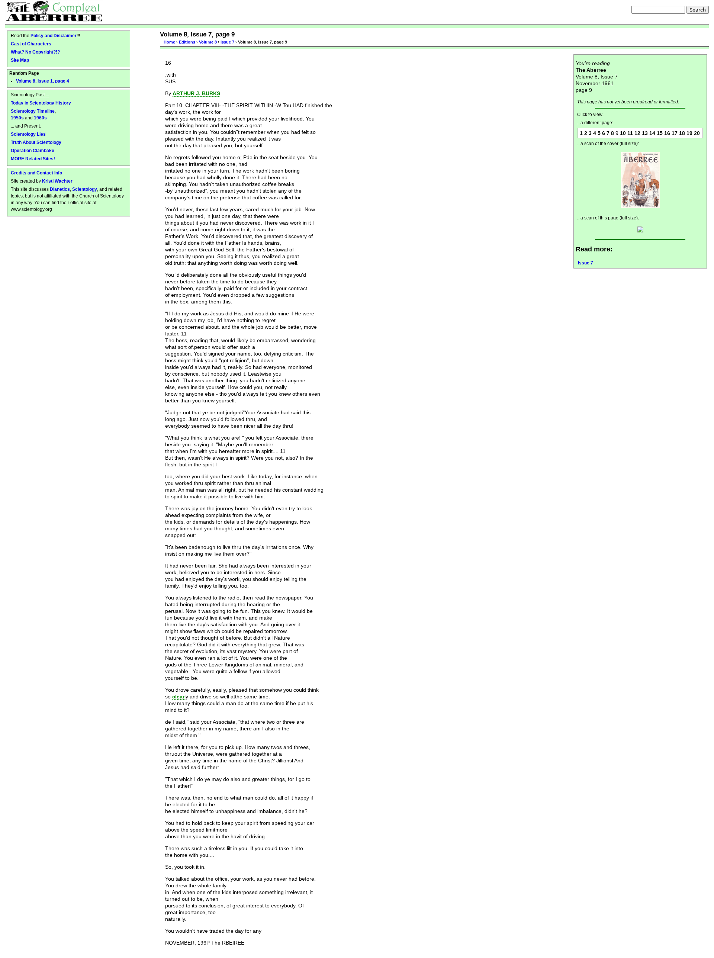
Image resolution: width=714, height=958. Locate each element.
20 (697, 133)
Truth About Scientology (36, 142)
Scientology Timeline (33, 111)
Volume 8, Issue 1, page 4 (42, 81)
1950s (17, 117)
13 (645, 133)
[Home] (54, 11)
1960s (40, 117)
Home (169, 42)
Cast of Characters (31, 43)
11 (630, 133)
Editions (187, 42)
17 (675, 133)
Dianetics (60, 189)
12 (637, 133)
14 (652, 133)
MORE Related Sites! (33, 158)
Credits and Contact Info (36, 172)
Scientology (84, 189)
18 (682, 133)
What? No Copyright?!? (35, 51)
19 (689, 133)
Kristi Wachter (57, 181)
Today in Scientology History (41, 102)
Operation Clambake (32, 150)
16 (667, 133)
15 (660, 133)
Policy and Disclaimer (53, 35)
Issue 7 (227, 42)
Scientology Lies (28, 134)
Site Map (20, 60)
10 (623, 133)
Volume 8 (208, 42)
